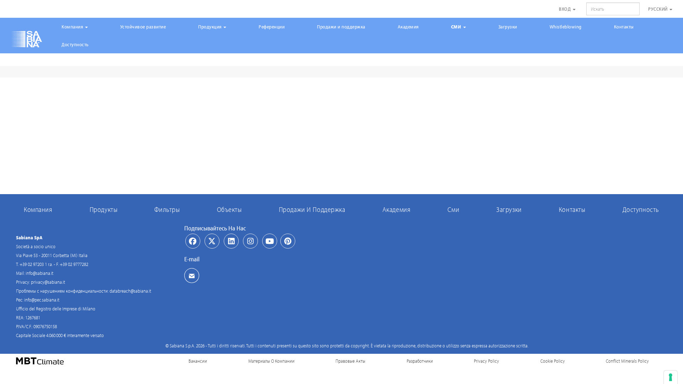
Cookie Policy (552, 361)
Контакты (624, 26)
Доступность (75, 44)
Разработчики (420, 361)
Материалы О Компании (271, 361)
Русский (658, 9)
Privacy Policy (486, 361)
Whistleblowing (566, 26)
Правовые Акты (350, 361)
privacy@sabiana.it (48, 282)
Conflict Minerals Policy (627, 361)
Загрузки (507, 26)
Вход (565, 9)
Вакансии (198, 361)
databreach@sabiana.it (130, 291)
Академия (408, 26)
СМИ (456, 26)
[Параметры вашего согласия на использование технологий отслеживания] (670, 377)
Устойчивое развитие (143, 26)
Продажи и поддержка (341, 26)
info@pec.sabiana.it (41, 300)
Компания (73, 26)
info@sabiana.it (39, 273)
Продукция (210, 26)
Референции (272, 26)
